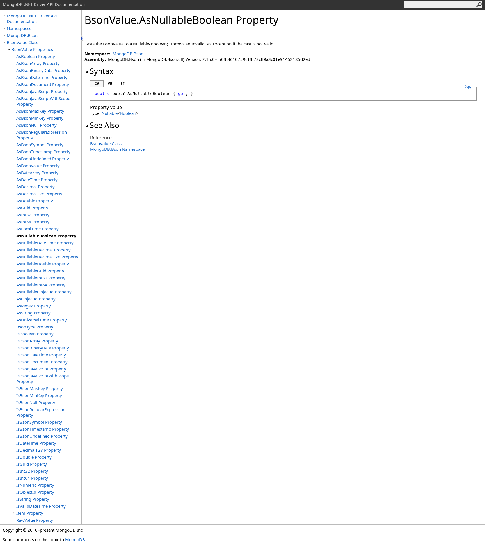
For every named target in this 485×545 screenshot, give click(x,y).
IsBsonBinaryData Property (42, 348)
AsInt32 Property (32, 214)
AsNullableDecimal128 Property (47, 256)
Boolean (128, 113)
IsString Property (32, 499)
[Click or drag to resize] (82, 38)
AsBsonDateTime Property (41, 77)
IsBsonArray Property (37, 341)
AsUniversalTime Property (41, 320)
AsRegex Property (33, 306)
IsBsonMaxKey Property (39, 388)
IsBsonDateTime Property (41, 355)
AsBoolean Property (35, 56)
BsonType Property (34, 327)
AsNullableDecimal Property (43, 249)
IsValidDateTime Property (41, 506)
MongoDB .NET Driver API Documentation (32, 18)
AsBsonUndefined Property (42, 158)
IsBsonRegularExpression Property (40, 412)
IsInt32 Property (32, 471)
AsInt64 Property (32, 221)
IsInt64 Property (32, 478)
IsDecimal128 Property (38, 450)
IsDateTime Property (36, 443)
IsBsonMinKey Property (39, 395)
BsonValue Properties (32, 49)
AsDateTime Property (37, 179)
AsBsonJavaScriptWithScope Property (43, 101)
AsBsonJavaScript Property (42, 91)
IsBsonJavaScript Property (41, 369)
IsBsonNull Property (35, 402)
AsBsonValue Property (38, 165)
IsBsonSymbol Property (39, 422)
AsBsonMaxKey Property (40, 111)
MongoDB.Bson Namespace (117, 149)
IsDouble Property (34, 457)
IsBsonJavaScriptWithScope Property (42, 378)
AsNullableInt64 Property (40, 284)
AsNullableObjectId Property (44, 291)
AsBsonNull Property (36, 125)
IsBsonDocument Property (42, 362)
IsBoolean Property (35, 334)
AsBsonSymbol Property (39, 144)
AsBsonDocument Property (42, 84)
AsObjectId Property (36, 299)
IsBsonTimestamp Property (42, 429)
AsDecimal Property (35, 186)
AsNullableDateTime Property (45, 242)
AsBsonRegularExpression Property (41, 134)
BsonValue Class (22, 42)
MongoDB (75, 539)
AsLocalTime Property (37, 228)
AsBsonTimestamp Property (43, 151)
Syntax (101, 71)
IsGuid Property (31, 464)
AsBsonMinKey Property (39, 118)
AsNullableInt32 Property (40, 277)
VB (110, 83)
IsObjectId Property (35, 492)
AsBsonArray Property (38, 63)
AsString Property (33, 313)
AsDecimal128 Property (39, 193)
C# (97, 83)
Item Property (29, 513)
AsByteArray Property (37, 172)
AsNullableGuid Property (40, 270)
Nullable (110, 113)
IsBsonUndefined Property (42, 436)
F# (123, 83)
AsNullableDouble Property (42, 263)
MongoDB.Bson (22, 35)
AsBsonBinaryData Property (43, 70)
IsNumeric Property (35, 485)
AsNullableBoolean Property (46, 235)
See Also (104, 125)
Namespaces (19, 28)
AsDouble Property (34, 200)
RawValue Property (34, 520)
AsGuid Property (32, 207)
